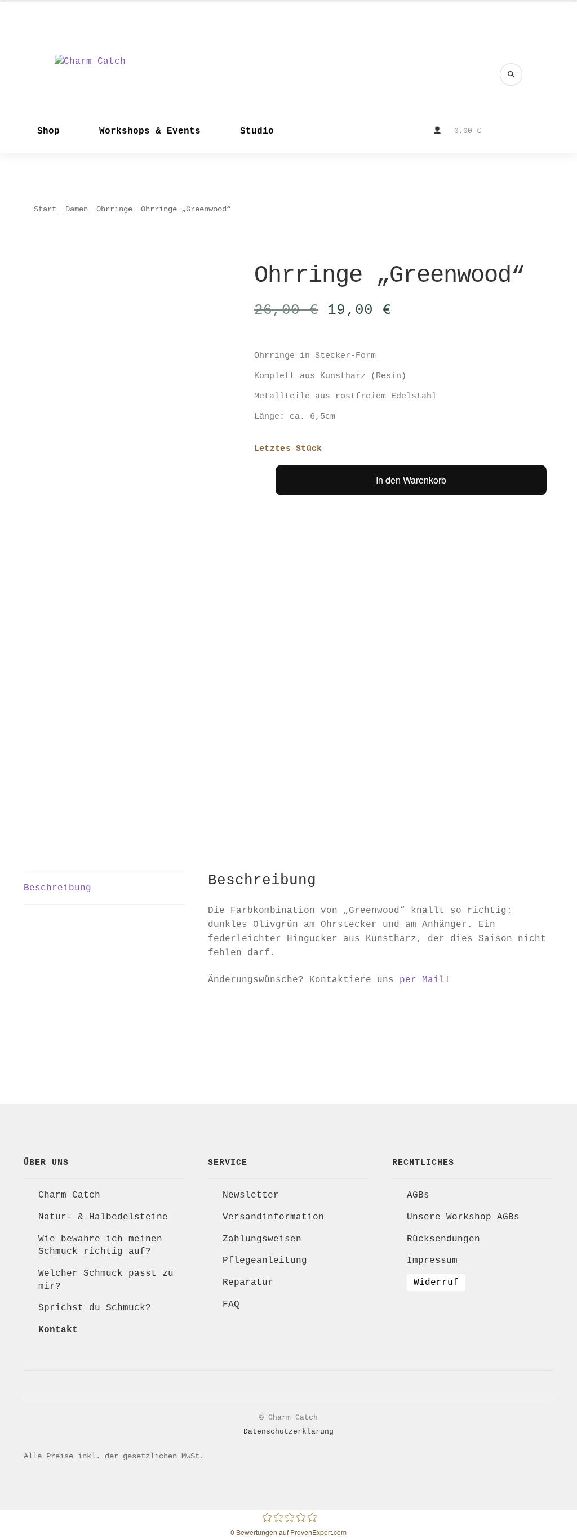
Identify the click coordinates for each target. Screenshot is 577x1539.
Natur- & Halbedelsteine (103, 1217)
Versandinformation (273, 1217)
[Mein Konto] (437, 131)
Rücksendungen (443, 1239)
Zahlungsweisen (262, 1239)
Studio (257, 131)
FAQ (231, 1304)
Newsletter (251, 1195)
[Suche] (511, 74)
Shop (48, 131)
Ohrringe (114, 209)
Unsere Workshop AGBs (463, 1217)
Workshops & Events (150, 131)
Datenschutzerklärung (288, 1431)
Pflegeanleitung (265, 1261)
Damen (76, 209)
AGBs (418, 1195)
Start (45, 209)
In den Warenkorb (411, 479)
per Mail (422, 980)
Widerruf (436, 1283)
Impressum (432, 1261)
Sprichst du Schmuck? (94, 1308)
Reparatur (248, 1283)
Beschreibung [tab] (57, 888)
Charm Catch (69, 1195)
